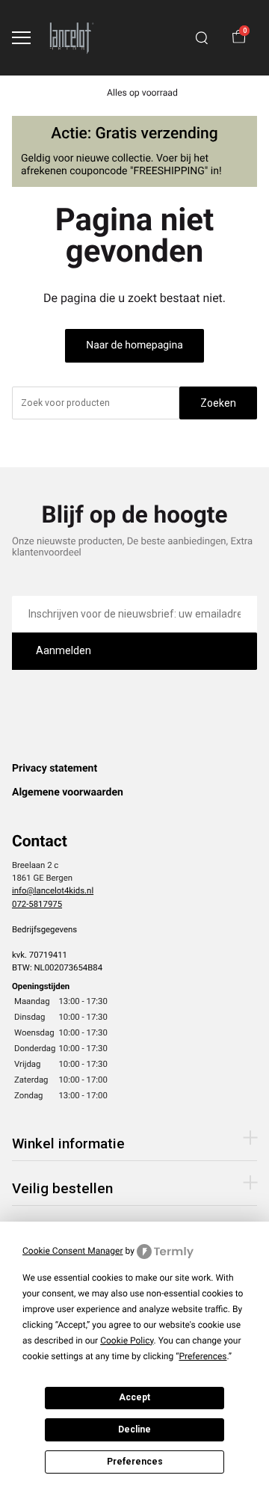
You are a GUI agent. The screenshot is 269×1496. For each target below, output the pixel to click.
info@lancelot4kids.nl (52, 890)
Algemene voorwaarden (67, 792)
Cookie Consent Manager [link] (72, 1251)
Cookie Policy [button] (126, 1340)
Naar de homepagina (134, 345)
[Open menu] (21, 37)
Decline (134, 1429)
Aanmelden (63, 650)
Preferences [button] (202, 1356)
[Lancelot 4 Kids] (72, 37)
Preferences (135, 1461)
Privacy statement (54, 769)
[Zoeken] (201, 38)
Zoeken (218, 403)
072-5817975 (37, 904)
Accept (134, 1397)
